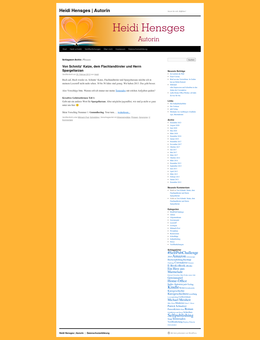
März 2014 (174, 160)
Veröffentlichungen (93, 49)
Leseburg (193, 293)
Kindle (173, 287)
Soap (170, 318)
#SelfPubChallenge (177, 212)
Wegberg (186, 322)
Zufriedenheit (172, 325)
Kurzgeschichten (178, 294)
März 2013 (174, 174)
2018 (170, 256)
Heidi (96, 74)
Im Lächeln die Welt (177, 74)
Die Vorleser (174, 106)
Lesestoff (173, 222)
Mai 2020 (173, 130)
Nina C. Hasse (189, 303)
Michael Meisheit (179, 299)
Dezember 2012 (175, 182)
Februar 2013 (175, 176)
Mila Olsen (171, 303)
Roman (189, 309)
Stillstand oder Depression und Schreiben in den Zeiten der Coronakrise (183, 87)
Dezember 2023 (175, 122)
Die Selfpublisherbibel (178, 103)
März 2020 (174, 133)
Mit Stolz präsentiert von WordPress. (184, 333)
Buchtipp (187, 259)
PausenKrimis (174, 309)
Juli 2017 (173, 149)
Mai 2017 (173, 152)
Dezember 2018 (175, 136)
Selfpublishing (175, 239)
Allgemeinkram (175, 217)
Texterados (121, 90)
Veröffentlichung (175, 321)
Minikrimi (179, 302)
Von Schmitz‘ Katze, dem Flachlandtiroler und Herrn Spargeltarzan (101, 68)
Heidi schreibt (76, 49)
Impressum (120, 49)
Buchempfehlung (175, 259)
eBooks (189, 265)
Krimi (182, 287)
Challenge (171, 263)
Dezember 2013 (175, 163)
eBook (181, 265)
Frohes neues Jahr (189, 275)
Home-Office (177, 280)
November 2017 (176, 144)
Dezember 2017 (175, 141)
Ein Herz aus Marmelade (176, 270)
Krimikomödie (190, 288)
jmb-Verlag (174, 109)
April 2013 (174, 171)
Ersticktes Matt (178, 275)
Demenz (191, 263)
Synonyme (143, 117)
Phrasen (134, 117)
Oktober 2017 (175, 147)
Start (65, 49)
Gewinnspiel (174, 220)
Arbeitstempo (190, 257)
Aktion (172, 214)
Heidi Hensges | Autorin (84, 10)
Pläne (182, 309)
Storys (172, 241)
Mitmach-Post (83, 117)
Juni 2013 (173, 168)
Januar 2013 (174, 179)
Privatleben (174, 231)
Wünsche (192, 322)
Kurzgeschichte (176, 290)
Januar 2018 (174, 139)
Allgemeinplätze (123, 117)
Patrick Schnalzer (177, 306)
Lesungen (173, 225)
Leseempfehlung (173, 297)
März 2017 (174, 155)
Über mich (108, 49)
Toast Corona (175, 76)
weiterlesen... (124, 112)
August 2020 (174, 125)
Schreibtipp (94, 117)
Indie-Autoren (175, 284)
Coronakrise (181, 262)
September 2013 (176, 166)
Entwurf (170, 275)
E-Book (172, 265)
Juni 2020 (173, 128)
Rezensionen (174, 233)
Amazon (179, 256)
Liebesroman (184, 296)
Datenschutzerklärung (137, 49)
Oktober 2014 (175, 157)
